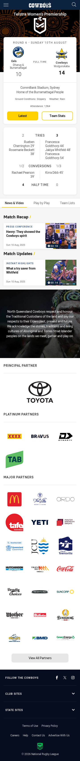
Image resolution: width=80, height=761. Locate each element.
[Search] (74, 5)
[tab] (14, 202)
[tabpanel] (40, 249)
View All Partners (40, 658)
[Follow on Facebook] (57, 678)
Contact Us (38, 735)
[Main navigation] (6, 4)
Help (25, 735)
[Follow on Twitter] (65, 678)
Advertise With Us (59, 735)
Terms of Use (30, 725)
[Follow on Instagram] (73, 678)
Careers (14, 735)
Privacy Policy (50, 725)
